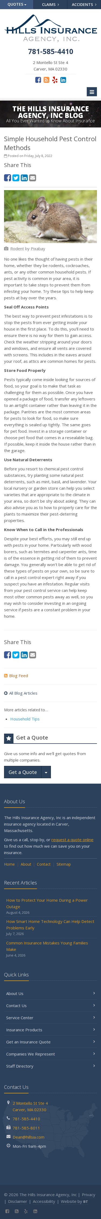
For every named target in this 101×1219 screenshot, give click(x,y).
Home (9, 864)
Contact (44, 864)
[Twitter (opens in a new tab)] (15, 177)
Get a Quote (23, 772)
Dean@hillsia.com (28, 1137)
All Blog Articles (23, 693)
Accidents (83, 4)
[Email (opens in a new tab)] (32, 177)
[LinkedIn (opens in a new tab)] (63, 79)
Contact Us (16, 1005)
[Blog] (46, 79)
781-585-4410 (26, 1118)
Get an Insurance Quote (28, 1041)
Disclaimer (17, 1201)
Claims (49, 4)
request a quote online (72, 839)
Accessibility (44, 1201)
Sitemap (64, 864)
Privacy (88, 1194)
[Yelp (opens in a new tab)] (55, 79)
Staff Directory (19, 1066)
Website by (74, 1201)
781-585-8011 (26, 1128)
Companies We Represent (30, 1054)
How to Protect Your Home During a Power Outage (47, 906)
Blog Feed (18, 675)
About (26, 864)
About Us (14, 993)
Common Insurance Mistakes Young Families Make (47, 949)
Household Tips (25, 719)
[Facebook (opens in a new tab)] (38, 79)
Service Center (19, 1017)
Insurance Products (24, 1029)
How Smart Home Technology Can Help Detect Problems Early (50, 927)
